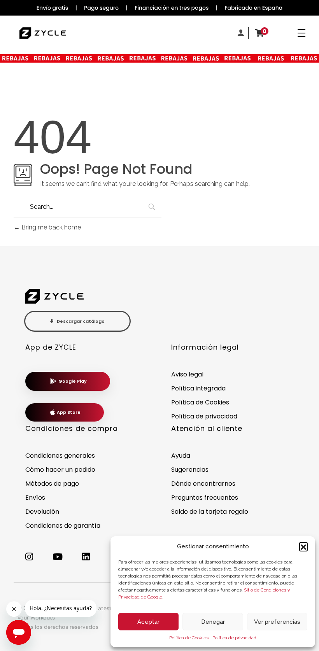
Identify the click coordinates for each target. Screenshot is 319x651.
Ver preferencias (277, 621)
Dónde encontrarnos (203, 483)
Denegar (213, 621)
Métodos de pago (52, 483)
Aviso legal (187, 374)
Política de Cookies (189, 637)
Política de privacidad (234, 637)
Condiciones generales (60, 455)
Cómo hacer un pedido (60, 469)
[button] (303, 546)
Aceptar (148, 621)
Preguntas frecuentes (204, 497)
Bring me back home (50, 227)
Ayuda (180, 455)
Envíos (35, 497)
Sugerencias (190, 469)
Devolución (42, 511)
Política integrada (198, 388)
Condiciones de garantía (62, 525)
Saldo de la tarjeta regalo (209, 511)
